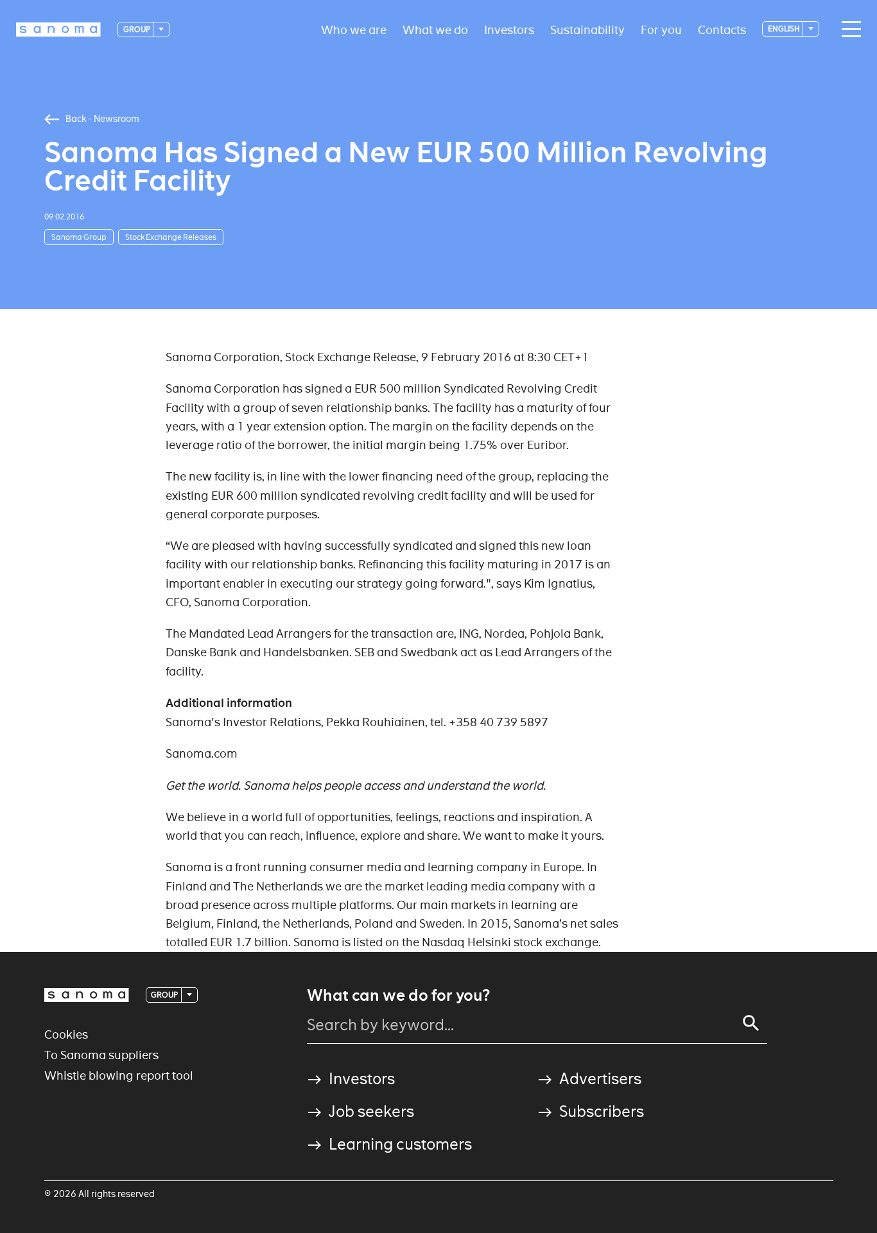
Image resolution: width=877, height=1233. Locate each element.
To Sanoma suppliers (101, 1055)
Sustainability (587, 29)
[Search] (751, 1023)
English (784, 28)
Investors (509, 29)
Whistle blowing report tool (118, 1075)
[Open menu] (848, 29)
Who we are (353, 29)
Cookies (66, 1034)
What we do (435, 29)
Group (137, 29)
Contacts (722, 29)
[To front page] (58, 29)
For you (661, 29)
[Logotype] (86, 995)
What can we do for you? (398, 995)
